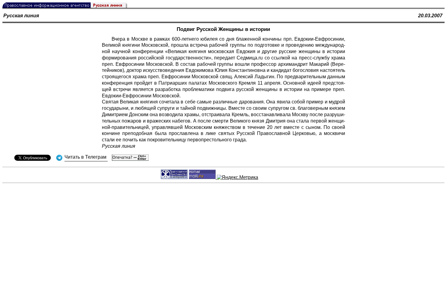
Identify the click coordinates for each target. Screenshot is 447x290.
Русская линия (21, 15)
